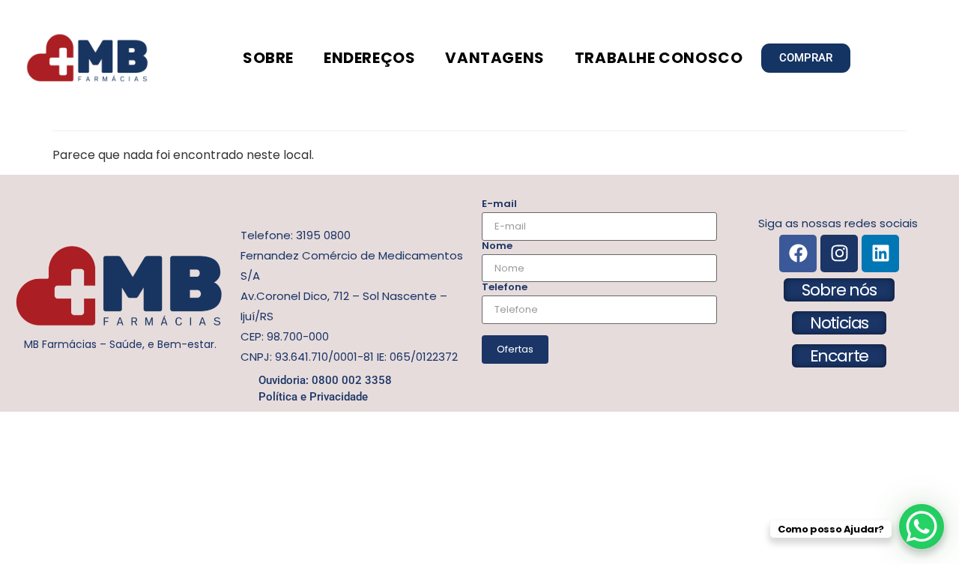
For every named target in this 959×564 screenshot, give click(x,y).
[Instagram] (839, 253)
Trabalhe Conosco (659, 57)
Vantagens (494, 57)
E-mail (499, 203)
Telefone (504, 287)
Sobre (268, 57)
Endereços (369, 57)
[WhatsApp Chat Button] (921, 526)
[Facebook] (798, 253)
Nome (497, 245)
